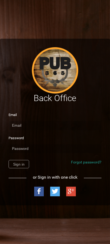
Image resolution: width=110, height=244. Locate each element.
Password (16, 138)
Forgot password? (86, 162)
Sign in (19, 164)
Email (13, 115)
